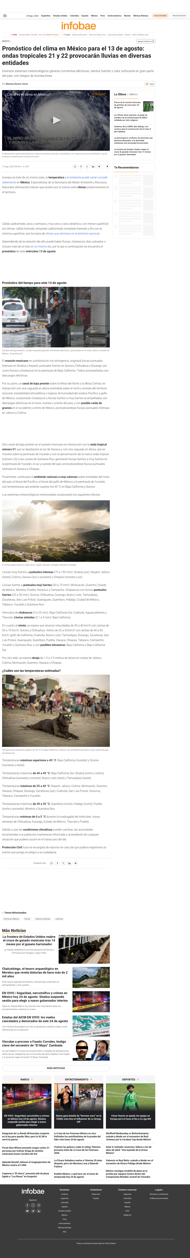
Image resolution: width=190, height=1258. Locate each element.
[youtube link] (27, 1211)
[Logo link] (78, 25)
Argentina (45, 15)
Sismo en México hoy (97, 35)
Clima (27, 919)
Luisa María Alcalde (115, 35)
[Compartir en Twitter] (87, 166)
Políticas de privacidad (159, 1198)
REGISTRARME (160, 16)
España (84, 15)
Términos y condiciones (159, 1194)
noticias (59, 919)
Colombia (74, 15)
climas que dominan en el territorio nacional (72, 233)
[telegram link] (33, 1211)
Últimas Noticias (140, 15)
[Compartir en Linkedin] (93, 166)
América (64, 1194)
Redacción (96, 1194)
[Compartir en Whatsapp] (75, 166)
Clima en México (11, 919)
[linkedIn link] (39, 1211)
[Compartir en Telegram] (99, 166)
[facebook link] (27, 1205)
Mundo (127, 15)
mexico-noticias (42, 919)
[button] (4, 15)
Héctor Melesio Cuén (140, 35)
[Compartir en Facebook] (81, 166)
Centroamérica (114, 15)
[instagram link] (39, 1205)
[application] (56, 120)
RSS (64, 1232)
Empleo (96, 1198)
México (94, 15)
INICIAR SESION (179, 16)
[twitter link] (33, 1205)
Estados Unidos (60, 15)
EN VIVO (48, 35)
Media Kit (127, 1215)
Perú (102, 15)
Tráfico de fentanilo (79, 35)
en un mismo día (41, 246)
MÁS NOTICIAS (56, 1068)
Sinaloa (28, 35)
